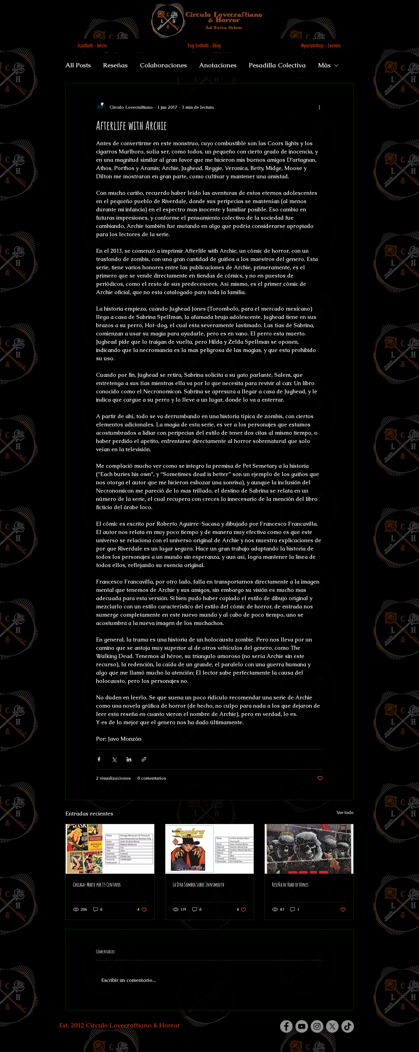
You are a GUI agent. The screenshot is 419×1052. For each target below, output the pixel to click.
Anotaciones (217, 65)
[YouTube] (301, 1026)
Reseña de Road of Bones (290, 884)
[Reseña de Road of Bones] (309, 849)
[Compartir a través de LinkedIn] (129, 759)
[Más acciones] (319, 107)
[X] (332, 1026)
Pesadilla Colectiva (277, 65)
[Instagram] (317, 1026)
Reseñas (115, 65)
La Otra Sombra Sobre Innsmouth (198, 884)
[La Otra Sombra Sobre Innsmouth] (209, 849)
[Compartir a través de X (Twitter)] (114, 759)
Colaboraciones (163, 65)
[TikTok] (347, 1026)
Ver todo (345, 812)
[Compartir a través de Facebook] (99, 759)
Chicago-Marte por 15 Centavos (97, 884)
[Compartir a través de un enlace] (144, 759)
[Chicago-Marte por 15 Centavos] (110, 849)
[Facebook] (286, 1026)
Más (324, 65)
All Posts (78, 65)
